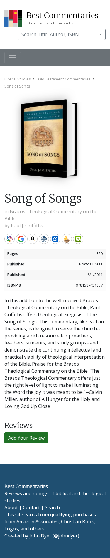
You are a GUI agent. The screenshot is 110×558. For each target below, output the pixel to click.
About (11, 507)
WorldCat (9, 239)
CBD (44, 239)
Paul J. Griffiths (27, 225)
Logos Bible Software (55, 239)
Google (21, 239)
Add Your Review (26, 438)
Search (52, 507)
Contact (31, 507)
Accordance (67, 239)
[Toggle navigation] (12, 57)
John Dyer (40, 535)
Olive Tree (78, 239)
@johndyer (66, 535)
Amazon (32, 239)
